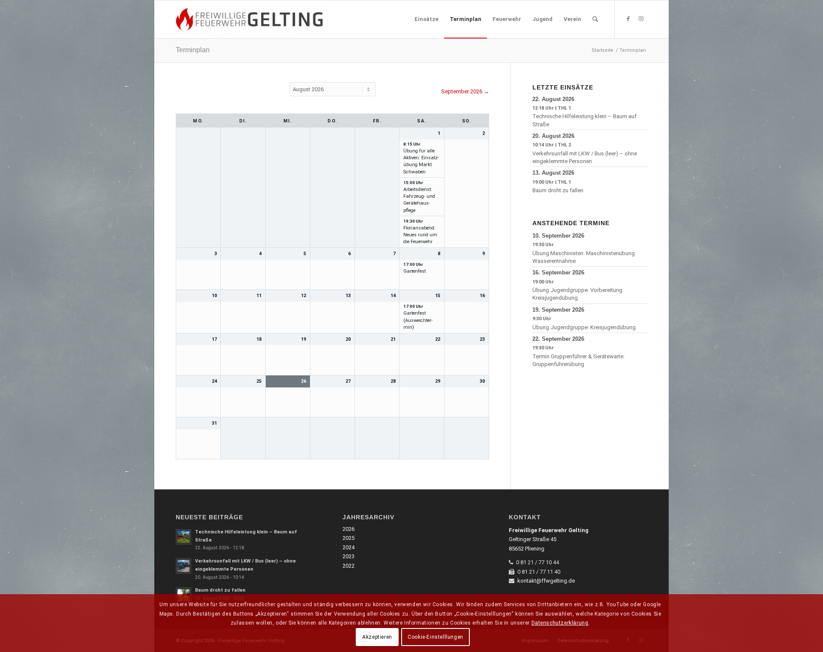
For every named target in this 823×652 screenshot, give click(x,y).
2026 (348, 529)
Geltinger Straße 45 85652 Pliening (549, 539)
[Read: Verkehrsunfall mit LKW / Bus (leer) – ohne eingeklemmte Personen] (183, 566)
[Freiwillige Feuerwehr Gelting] (249, 19)
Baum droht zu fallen (557, 190)
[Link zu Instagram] (640, 18)
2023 (348, 556)
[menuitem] (426, 19)
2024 (348, 547)
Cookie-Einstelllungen (435, 637)
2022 (348, 566)
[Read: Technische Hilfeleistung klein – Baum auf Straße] (183, 537)
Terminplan (193, 50)
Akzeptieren (377, 637)
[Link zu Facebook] (628, 18)
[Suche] (595, 19)
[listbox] (332, 89)
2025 (348, 538)
